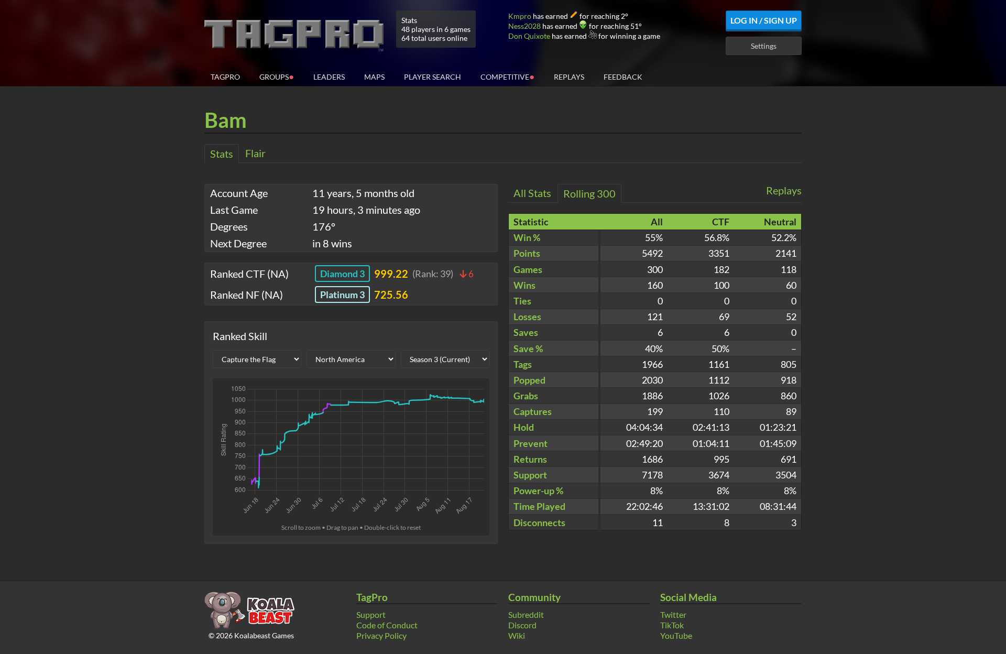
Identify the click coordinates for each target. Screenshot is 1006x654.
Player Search (432, 76)
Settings (764, 45)
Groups (276, 76)
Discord (522, 625)
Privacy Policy (381, 635)
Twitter (673, 614)
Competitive (507, 76)
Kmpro (519, 16)
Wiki (516, 635)
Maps (374, 76)
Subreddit (526, 614)
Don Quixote (529, 35)
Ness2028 (524, 25)
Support (371, 614)
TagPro (225, 76)
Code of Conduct (387, 625)
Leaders (329, 76)
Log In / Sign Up (763, 20)
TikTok (672, 625)
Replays (569, 76)
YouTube (676, 635)
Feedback (623, 76)
